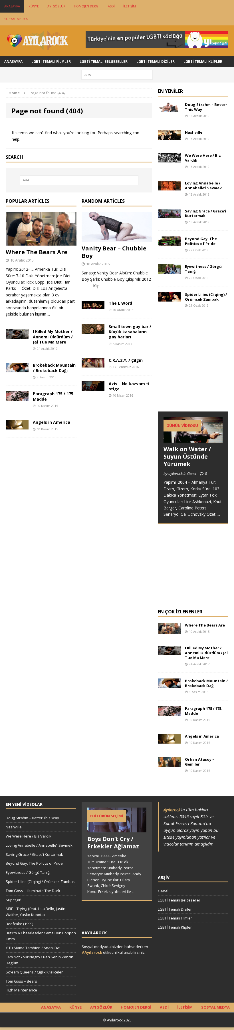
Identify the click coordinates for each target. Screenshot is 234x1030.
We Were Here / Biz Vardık (203, 158)
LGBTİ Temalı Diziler (155, 61)
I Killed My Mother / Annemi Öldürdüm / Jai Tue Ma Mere (53, 336)
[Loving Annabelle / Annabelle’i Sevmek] (169, 187)
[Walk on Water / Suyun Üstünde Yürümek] (193, 439)
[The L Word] (93, 306)
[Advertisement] (196, 368)
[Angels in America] (17, 426)
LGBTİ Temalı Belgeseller (104, 61)
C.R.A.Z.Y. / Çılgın (126, 360)
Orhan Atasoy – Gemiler (199, 762)
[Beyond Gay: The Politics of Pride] (169, 242)
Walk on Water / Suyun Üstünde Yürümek (187, 456)
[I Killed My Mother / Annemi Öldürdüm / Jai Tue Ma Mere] (17, 335)
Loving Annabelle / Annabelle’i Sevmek (203, 185)
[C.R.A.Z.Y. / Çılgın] (93, 364)
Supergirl (13, 899)
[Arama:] (117, 74)
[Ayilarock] (37, 40)
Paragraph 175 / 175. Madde (53, 396)
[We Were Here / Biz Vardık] (169, 159)
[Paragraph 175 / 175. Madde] (17, 397)
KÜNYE (34, 6)
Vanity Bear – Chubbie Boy (114, 252)
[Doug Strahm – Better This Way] (169, 108)
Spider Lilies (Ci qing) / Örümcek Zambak (206, 297)
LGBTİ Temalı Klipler (202, 61)
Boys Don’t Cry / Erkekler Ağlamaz (113, 842)
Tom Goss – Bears (21, 981)
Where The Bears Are (36, 252)
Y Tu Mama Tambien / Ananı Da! (33, 947)
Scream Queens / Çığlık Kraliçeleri (35, 972)
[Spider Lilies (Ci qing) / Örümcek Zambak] (169, 298)
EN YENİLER (170, 91)
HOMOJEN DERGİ (86, 6)
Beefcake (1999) (19, 923)
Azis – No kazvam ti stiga (129, 386)
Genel (163, 891)
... (48, 314)
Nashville (193, 132)
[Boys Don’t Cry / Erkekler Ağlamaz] (116, 829)
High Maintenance (21, 990)
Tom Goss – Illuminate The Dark (33, 890)
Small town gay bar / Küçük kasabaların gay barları (130, 332)
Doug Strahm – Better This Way (206, 107)
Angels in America (51, 422)
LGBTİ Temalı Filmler (51, 61)
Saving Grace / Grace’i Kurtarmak (205, 213)
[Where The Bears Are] (41, 242)
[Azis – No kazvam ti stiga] (93, 387)
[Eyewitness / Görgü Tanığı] (169, 270)
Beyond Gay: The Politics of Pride (201, 241)
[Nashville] (169, 136)
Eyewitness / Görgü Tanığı (203, 269)
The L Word (120, 303)
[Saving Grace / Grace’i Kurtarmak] (169, 215)
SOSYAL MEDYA (16, 19)
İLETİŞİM (129, 6)
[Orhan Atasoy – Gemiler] (169, 763)
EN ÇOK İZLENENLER (180, 612)
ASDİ (111, 6)
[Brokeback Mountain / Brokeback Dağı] (17, 369)
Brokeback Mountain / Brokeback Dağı (54, 367)
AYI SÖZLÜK (56, 6)
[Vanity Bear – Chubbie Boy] (117, 238)
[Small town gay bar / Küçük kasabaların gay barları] (93, 330)
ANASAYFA (12, 6)
